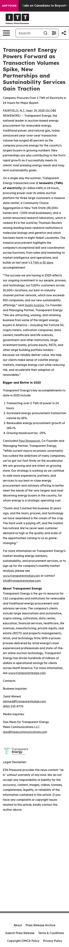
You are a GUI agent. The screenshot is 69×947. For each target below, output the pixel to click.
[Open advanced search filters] (54, 33)
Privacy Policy (52, 941)
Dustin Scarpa (34, 305)
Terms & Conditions (51, 933)
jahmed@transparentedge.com (24, 701)
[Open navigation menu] (6, 33)
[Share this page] (63, 33)
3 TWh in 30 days (42, 262)
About (18, 925)
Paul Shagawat (29, 441)
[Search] (45, 33)
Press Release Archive (40, 925)
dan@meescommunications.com (25, 732)
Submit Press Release (19, 933)
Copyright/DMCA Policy (23, 941)
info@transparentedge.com (22, 580)
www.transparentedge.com (21, 575)
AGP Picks (9, 5)
